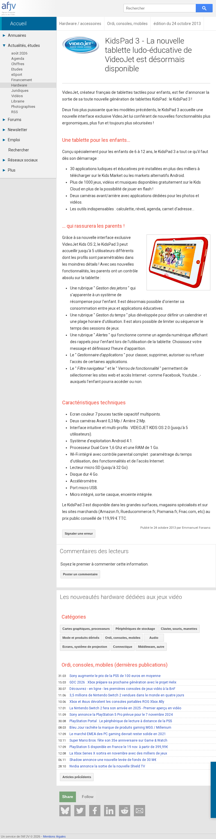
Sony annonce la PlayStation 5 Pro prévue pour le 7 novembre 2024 (115, 715)
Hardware (19, 85)
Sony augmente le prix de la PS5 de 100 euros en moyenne (109, 676)
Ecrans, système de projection (84, 646)
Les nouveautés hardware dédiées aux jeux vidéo (121, 597)
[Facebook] (94, 810)
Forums (14, 119)
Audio (153, 637)
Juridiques (19, 90)
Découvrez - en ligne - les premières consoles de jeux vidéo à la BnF (116, 689)
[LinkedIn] (109, 810)
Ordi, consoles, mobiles (122, 637)
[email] (139, 810)
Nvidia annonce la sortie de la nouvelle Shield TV (101, 766)
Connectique (122, 646)
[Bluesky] (65, 810)
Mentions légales (54, 836)
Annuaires (17, 35)
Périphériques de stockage (135, 628)
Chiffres (17, 64)
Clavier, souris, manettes (179, 628)
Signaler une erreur (79, 533)
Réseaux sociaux (23, 160)
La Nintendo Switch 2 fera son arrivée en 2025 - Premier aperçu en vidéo (119, 708)
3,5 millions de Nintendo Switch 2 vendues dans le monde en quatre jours (121, 695)
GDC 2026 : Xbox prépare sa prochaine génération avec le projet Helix (117, 682)
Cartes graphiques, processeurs (86, 628)
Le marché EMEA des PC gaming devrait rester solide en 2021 (112, 734)
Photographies (23, 106)
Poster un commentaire (80, 574)
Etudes (16, 69)
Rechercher (18, 150)
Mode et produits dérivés (80, 637)
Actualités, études (24, 45)
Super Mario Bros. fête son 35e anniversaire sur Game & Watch (112, 740)
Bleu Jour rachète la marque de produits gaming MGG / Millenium (114, 727)
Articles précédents (76, 777)
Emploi (14, 140)
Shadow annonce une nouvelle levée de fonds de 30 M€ (107, 760)
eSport (16, 74)
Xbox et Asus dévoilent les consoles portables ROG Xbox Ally (111, 702)
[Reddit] (124, 810)
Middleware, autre (151, 646)
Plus (11, 170)
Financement (21, 80)
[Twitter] (80, 810)
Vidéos (17, 96)
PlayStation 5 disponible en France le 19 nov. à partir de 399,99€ (113, 747)
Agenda (17, 58)
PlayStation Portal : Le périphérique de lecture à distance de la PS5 (115, 721)
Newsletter (17, 129)
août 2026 (19, 53)
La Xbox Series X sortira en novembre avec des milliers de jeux (112, 753)
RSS (14, 112)
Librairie (17, 101)
